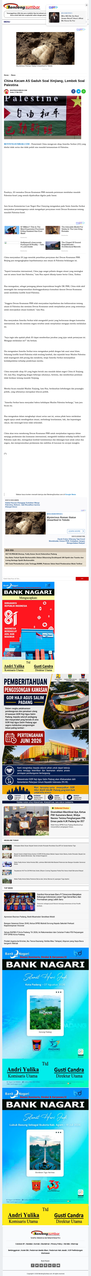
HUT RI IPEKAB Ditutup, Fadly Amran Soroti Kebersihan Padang (31, 554)
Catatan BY (20, 1244)
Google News (70, 494)
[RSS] (58, 1265)
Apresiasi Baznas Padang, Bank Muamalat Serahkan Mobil (29, 917)
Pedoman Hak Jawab (58, 1250)
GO (82, 579)
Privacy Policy (56, 1244)
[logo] (45, 1235)
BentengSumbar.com (45, 1274)
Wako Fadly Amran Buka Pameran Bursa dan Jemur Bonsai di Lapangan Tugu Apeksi (41, 879)
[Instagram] (45, 1265)
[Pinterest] (41, 1265)
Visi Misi (67, 1244)
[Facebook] (32, 1265)
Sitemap (74, 1244)
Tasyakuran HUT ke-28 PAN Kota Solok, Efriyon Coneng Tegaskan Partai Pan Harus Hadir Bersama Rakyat (48, 871)
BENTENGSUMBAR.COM (17, 144)
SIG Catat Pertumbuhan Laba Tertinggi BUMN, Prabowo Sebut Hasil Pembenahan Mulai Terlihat (43, 564)
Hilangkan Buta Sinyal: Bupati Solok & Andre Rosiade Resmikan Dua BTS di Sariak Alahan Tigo (45, 846)
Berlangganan (14, 1250)
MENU (7, 22)
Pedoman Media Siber (39, 1250)
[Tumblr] (54, 1265)
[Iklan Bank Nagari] (45, 1087)
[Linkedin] (50, 1265)
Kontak (37, 1244)
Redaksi (29, 1244)
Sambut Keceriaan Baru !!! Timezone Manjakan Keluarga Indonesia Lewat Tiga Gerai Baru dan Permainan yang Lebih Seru (59, 897)
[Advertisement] (45, 172)
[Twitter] (37, 1265)
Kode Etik (25, 1250)
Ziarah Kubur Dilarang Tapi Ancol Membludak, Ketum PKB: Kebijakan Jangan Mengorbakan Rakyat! (67, 541)
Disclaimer (45, 1244)
